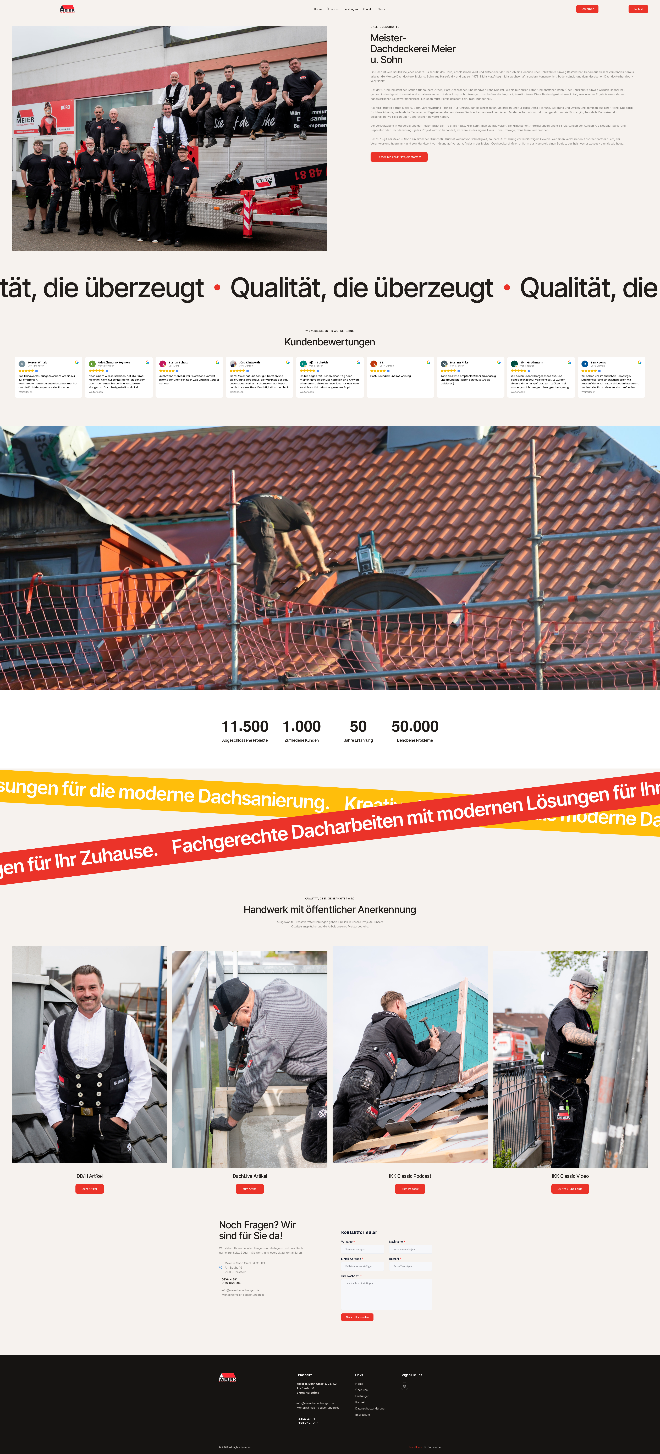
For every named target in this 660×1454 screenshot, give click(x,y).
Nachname (397, 1241)
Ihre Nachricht (351, 1276)
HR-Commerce (432, 1447)
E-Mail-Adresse (352, 1258)
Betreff (395, 1258)
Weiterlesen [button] (25, 392)
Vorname (348, 1241)
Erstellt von (415, 1447)
